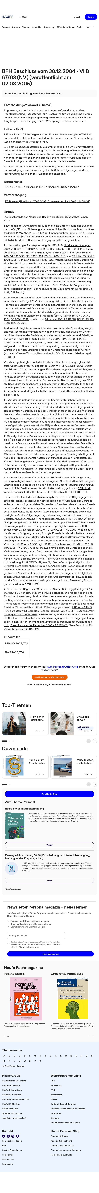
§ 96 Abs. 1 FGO (27, 544)
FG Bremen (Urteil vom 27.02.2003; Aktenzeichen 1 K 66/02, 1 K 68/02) (47, 201)
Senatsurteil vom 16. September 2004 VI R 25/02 (39, 366)
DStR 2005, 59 (79, 366)
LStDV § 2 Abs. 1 (69, 187)
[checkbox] (8, 942)
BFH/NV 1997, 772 (23, 548)
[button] (91, 17)
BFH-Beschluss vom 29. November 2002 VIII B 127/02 (46, 527)
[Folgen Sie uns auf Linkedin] (3, 1136)
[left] (88, 1036)
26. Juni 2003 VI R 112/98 (19, 252)
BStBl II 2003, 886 (64, 252)
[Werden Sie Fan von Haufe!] (17, 1136)
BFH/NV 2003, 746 (70, 529)
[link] (6, 27)
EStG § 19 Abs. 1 (48, 187)
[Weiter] (95, 741)
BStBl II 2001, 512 (14, 323)
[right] (93, 1036)
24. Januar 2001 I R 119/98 (60, 319)
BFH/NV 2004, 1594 (37, 249)
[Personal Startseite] (8, 17)
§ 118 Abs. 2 (31, 187)
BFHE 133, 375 (55, 492)
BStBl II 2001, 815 (54, 256)
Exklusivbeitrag (84, 728)
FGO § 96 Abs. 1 (13, 187)
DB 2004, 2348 (20, 319)
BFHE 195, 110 (85, 319)
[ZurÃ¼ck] (88, 741)
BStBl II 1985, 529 (42, 260)
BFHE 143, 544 (22, 260)
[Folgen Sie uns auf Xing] (8, 1136)
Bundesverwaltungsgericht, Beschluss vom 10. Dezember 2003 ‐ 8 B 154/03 (48, 623)
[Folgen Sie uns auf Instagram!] (12, 1136)
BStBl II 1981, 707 (75, 492)
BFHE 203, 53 (43, 252)
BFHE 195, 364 (34, 256)
